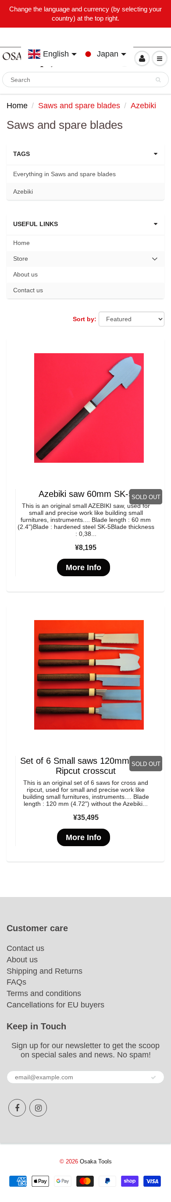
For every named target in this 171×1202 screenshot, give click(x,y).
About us (25, 274)
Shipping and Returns (44, 971)
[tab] (85, 259)
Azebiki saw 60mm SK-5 (86, 494)
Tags (21, 153)
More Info (83, 567)
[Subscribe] (153, 1078)
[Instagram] (38, 1108)
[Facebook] (17, 1108)
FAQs (16, 982)
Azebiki (23, 191)
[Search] (158, 80)
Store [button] (26, 260)
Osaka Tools (96, 1161)
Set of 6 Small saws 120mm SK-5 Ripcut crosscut (85, 766)
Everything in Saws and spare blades (64, 173)
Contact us (28, 290)
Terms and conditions (44, 993)
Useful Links (35, 223)
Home (17, 105)
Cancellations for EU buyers (55, 1004)
